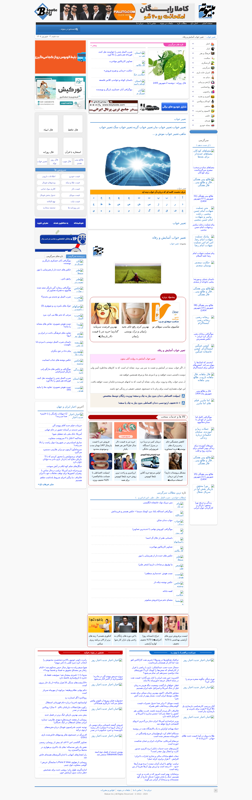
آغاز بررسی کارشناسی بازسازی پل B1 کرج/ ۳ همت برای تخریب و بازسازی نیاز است (198, 709)
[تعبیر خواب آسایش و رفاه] (138, 273)
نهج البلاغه (51, 201)
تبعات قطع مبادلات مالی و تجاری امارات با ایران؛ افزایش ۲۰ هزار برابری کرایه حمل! (156, 757)
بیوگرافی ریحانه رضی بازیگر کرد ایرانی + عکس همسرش (203, 336)
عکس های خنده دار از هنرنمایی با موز (155, 555)
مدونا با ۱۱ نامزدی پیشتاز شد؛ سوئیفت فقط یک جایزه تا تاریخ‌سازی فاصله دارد (65, 676)
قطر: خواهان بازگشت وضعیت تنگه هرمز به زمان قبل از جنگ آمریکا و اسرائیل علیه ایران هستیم (156, 686)
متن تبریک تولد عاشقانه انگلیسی (157, 502)
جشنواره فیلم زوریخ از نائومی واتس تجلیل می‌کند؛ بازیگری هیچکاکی (106, 701)
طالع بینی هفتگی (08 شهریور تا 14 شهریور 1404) (203, 308)
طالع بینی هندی (79, 161)
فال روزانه (48, 152)
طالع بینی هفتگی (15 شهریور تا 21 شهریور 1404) (203, 477)
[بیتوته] (46, 19)
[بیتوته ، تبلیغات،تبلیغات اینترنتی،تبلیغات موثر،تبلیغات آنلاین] (113, 106)
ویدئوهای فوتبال (48, 182)
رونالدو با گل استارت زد (76, 697)
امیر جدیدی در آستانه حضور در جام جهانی (63, 429)
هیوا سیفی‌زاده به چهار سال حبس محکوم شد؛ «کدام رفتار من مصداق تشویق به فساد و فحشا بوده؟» (63, 668)
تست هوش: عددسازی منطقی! (158, 573)
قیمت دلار (76, 189)
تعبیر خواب (42, 161)
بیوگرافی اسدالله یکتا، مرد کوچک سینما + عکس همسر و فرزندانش (141, 511)
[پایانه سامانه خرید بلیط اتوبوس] (60, 72)
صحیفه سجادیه (49, 208)
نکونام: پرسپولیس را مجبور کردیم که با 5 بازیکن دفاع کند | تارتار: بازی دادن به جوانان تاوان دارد (62, 459)
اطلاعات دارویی (48, 176)
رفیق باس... (65, 278)
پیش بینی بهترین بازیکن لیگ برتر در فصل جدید (66, 715)
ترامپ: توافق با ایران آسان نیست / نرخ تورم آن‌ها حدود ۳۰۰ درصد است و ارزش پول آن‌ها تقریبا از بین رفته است (155, 766)
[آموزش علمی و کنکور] (127, 19)
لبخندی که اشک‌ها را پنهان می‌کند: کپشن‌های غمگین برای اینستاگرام (203, 365)
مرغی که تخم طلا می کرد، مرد (57, 315)
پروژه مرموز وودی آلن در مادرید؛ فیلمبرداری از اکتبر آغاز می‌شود (108, 677)
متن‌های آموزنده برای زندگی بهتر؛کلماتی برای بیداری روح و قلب (203, 448)
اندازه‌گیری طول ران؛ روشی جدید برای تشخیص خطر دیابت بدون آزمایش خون (65, 771)
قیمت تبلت (75, 201)
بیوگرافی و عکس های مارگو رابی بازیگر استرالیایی (56, 370)
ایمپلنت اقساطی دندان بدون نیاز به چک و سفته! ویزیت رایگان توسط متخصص (141, 395)
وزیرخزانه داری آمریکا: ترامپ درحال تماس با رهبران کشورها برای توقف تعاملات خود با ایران (60, 472)
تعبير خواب (210, 37)
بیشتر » (94, 45)
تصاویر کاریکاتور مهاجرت (120, 61)
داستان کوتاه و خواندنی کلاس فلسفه (115, 80)
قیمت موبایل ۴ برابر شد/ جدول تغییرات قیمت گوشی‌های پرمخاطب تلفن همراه (158, 704)
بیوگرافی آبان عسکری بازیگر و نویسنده (114, 89)
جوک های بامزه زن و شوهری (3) (56, 305)
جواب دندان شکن (164, 520)
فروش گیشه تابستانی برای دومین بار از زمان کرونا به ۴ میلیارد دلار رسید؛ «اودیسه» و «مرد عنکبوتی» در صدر (106, 727)
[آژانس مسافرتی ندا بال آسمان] (60, 108)
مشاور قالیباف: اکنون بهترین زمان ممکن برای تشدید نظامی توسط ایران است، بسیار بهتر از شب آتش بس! (155, 696)
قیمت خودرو (74, 176)
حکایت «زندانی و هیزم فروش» (118, 70)
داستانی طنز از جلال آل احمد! (159, 538)
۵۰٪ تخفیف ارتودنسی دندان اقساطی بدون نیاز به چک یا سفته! (149, 402)
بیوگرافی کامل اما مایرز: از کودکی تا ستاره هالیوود (203, 419)
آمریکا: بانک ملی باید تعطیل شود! (67, 434)
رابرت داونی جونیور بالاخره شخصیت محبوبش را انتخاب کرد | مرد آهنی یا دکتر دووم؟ (65, 661)
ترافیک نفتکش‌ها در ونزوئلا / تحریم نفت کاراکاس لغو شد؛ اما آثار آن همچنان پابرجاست (155, 661)
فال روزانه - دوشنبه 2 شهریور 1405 (169, 83)
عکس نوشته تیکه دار (163, 582)
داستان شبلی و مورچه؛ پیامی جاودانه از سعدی (203, 280)
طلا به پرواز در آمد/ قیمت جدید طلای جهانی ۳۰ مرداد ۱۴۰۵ (198, 737)
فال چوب (67, 161)
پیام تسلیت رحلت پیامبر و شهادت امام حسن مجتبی (203, 227)
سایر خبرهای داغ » (46, 484)
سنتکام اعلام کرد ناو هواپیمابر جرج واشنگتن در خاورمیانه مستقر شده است (157, 734)
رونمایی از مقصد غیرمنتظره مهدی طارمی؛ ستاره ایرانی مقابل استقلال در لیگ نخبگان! (64, 721)
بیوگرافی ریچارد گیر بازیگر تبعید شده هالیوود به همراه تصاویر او (54, 289)
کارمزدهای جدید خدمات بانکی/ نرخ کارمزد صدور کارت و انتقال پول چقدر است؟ (157, 750)
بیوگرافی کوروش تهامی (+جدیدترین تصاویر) (152, 529)
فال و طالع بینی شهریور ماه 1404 (203, 392)
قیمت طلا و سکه (73, 182)
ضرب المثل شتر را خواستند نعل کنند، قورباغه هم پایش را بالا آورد (115, 53)
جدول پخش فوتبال (47, 195)
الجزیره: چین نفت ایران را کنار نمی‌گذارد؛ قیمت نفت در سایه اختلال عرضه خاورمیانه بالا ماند (155, 679)
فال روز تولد (54, 161)
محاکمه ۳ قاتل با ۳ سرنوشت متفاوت (65, 438)
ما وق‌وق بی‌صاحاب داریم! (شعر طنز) (155, 564)
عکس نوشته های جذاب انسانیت (56, 360)
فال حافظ (73, 129)
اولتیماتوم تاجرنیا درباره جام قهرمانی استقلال (66, 702)
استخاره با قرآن (73, 152)
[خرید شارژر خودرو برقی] (163, 106)
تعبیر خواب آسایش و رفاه (169, 237)
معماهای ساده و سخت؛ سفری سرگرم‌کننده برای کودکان (203, 170)
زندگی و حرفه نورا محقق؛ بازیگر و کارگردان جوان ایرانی (203, 505)
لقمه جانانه (167, 591)
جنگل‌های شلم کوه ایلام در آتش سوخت (64, 466)
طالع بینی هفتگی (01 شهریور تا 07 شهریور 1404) (203, 198)
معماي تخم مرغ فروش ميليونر (158, 600)
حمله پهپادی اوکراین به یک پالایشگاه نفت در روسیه (156, 728)
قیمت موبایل (74, 195)
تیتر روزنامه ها (74, 208)
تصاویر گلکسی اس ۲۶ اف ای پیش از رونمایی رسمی (63, 742)
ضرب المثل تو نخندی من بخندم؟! (56, 296)
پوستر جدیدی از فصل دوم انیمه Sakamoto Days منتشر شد (109, 753)
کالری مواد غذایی (48, 189)
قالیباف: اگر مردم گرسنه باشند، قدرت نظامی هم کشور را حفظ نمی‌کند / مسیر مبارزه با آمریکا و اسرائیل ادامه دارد (156, 713)
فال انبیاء (48, 129)
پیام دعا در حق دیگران (61, 351)
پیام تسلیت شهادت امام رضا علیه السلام (203, 254)
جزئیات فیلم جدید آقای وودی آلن (67, 425)
